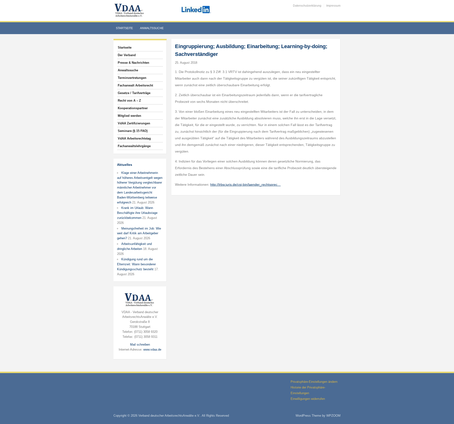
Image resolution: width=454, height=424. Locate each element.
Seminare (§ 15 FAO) (133, 131)
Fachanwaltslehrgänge (134, 146)
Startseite (124, 28)
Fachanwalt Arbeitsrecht (135, 85)
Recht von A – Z (129, 100)
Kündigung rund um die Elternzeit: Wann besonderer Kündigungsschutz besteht (136, 264)
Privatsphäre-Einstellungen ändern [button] (314, 381)
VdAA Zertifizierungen (134, 123)
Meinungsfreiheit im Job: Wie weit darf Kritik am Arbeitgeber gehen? (139, 233)
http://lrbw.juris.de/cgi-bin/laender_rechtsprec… (245, 184)
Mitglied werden (129, 115)
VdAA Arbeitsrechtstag (134, 138)
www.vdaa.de (152, 349)
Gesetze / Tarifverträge (134, 93)
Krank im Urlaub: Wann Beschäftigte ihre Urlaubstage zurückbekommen (137, 213)
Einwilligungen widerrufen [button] (308, 399)
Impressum (333, 5)
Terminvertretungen (132, 78)
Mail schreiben (140, 344)
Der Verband (127, 55)
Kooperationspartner (133, 108)
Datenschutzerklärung (307, 5)
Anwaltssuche (152, 28)
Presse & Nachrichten (133, 62)
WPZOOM (333, 415)
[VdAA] (130, 10)
